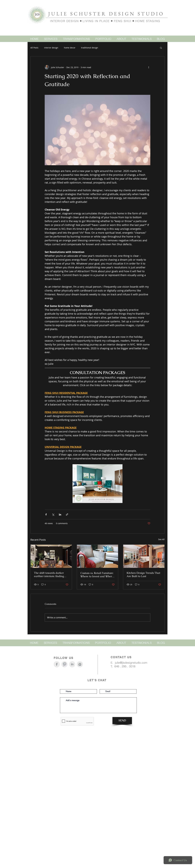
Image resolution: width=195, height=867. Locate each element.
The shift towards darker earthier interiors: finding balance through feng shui (49, 574)
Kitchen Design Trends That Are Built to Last (143, 574)
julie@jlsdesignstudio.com (131, 662)
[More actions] (148, 67)
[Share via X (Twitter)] (53, 514)
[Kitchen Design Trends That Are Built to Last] (143, 556)
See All (161, 539)
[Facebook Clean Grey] (57, 664)
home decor (69, 47)
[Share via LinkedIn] (60, 514)
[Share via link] (67, 514)
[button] (161, 48)
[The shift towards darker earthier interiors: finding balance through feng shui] (51, 556)
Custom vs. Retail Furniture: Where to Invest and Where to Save (96, 574)
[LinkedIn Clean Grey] (72, 664)
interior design (51, 47)
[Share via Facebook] (46, 514)
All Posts (34, 47)
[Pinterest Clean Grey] (64, 664)
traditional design (89, 47)
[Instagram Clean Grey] (80, 664)
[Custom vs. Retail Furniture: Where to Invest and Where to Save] (97, 556)
